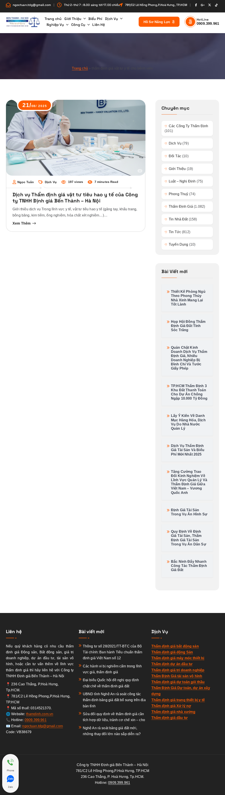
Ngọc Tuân (25, 182)
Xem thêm (22, 223)
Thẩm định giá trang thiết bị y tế (178, 700)
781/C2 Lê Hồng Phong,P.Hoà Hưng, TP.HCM (156, 5)
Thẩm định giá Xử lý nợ (171, 706)
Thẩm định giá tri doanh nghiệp (178, 670)
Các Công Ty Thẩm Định (188, 126)
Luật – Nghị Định (182, 181)
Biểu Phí (95, 18)
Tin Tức (175, 232)
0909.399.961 (208, 23)
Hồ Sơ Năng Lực (157, 22)
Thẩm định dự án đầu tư (172, 664)
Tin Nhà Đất (178, 219)
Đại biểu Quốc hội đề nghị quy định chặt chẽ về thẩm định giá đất (111, 683)
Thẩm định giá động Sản (172, 652)
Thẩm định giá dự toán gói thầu (178, 682)
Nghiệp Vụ (55, 24)
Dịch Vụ (111, 18)
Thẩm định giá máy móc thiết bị (177, 658)
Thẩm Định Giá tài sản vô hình (176, 676)
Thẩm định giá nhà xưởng (173, 712)
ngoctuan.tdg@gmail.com (32, 5)
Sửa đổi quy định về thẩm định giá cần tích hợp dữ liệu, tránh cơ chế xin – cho (114, 717)
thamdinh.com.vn (39, 714)
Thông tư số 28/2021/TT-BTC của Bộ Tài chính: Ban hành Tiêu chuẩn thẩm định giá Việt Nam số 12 (112, 652)
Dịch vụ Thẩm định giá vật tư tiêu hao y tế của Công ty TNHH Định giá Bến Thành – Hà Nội (75, 197)
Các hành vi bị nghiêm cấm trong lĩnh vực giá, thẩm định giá (112, 669)
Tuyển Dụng (178, 244)
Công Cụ (78, 24)
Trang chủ (53, 18)
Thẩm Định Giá (181, 206)
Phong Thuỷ (178, 194)
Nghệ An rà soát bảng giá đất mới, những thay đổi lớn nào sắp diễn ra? (112, 731)
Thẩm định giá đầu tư (169, 718)
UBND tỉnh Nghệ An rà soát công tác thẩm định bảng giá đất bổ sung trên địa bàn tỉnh (114, 700)
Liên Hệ (98, 24)
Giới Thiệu (72, 18)
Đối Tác (175, 156)
